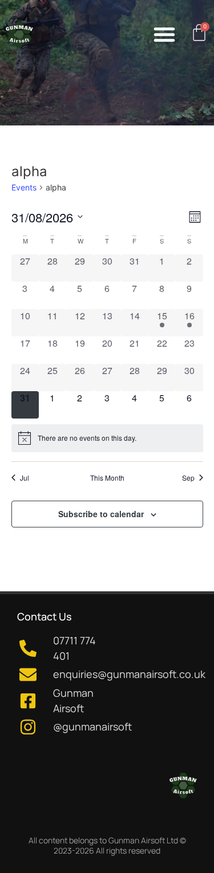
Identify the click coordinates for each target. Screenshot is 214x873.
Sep (188, 477)
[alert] (107, 438)
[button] (164, 34)
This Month (107, 477)
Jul (24, 477)
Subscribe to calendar (101, 513)
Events (24, 187)
